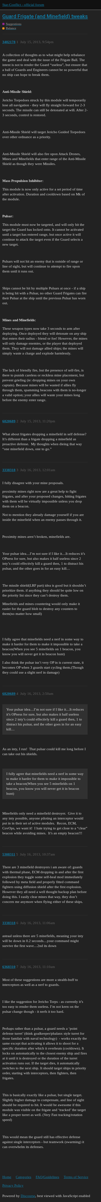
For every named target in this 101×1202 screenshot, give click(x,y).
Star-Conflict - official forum (23, 5)
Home (6, 1177)
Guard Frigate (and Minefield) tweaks (45, 16)
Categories (23, 1177)
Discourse (28, 1196)
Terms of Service (76, 1177)
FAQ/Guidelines (47, 1177)
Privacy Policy (12, 1185)
